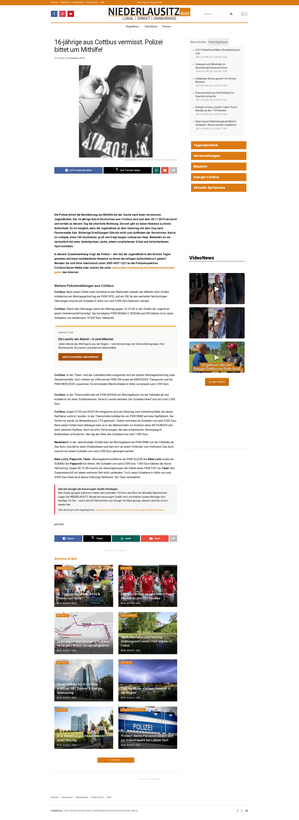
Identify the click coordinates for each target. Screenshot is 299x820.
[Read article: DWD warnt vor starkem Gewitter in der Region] (147, 680)
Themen (166, 26)
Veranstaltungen (207, 156)
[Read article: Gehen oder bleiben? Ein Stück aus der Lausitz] (83, 775)
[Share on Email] (165, 170)
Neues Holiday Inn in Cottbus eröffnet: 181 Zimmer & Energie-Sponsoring (80, 688)
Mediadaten (78, 2)
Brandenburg (65, 568)
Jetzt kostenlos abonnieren (80, 357)
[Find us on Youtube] (70, 14)
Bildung (62, 710)
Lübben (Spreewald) (133, 710)
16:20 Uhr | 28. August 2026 (212, 128)
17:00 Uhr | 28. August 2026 (212, 100)
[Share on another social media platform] (173, 170)
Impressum (65, 2)
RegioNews (132, 26)
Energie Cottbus (206, 177)
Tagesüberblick (206, 145)
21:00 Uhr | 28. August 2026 (212, 57)
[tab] (198, 42)
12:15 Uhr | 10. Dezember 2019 (69, 58)
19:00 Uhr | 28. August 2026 (212, 85)
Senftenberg (128, 615)
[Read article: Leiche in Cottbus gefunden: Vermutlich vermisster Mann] (147, 775)
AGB (102, 2)
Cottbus (126, 568)
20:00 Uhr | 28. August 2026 (212, 71)
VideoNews (151, 26)
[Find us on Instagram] (62, 14)
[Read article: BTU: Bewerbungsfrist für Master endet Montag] (83, 728)
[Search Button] (231, 13)
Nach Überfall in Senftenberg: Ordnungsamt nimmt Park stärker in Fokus (146, 641)
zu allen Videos (217, 381)
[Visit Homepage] (149, 14)
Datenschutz (92, 2)
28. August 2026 (67, 603)
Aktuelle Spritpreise (209, 188)
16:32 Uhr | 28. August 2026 (212, 114)
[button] (217, 288)
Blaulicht (200, 166)
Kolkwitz (62, 615)
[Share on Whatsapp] (156, 170)
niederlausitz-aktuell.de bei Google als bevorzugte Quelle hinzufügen (129, 510)
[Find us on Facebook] (54, 14)
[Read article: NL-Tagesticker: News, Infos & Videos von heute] (83, 586)
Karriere (54, 2)
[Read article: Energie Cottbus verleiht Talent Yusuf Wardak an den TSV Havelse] (147, 586)
